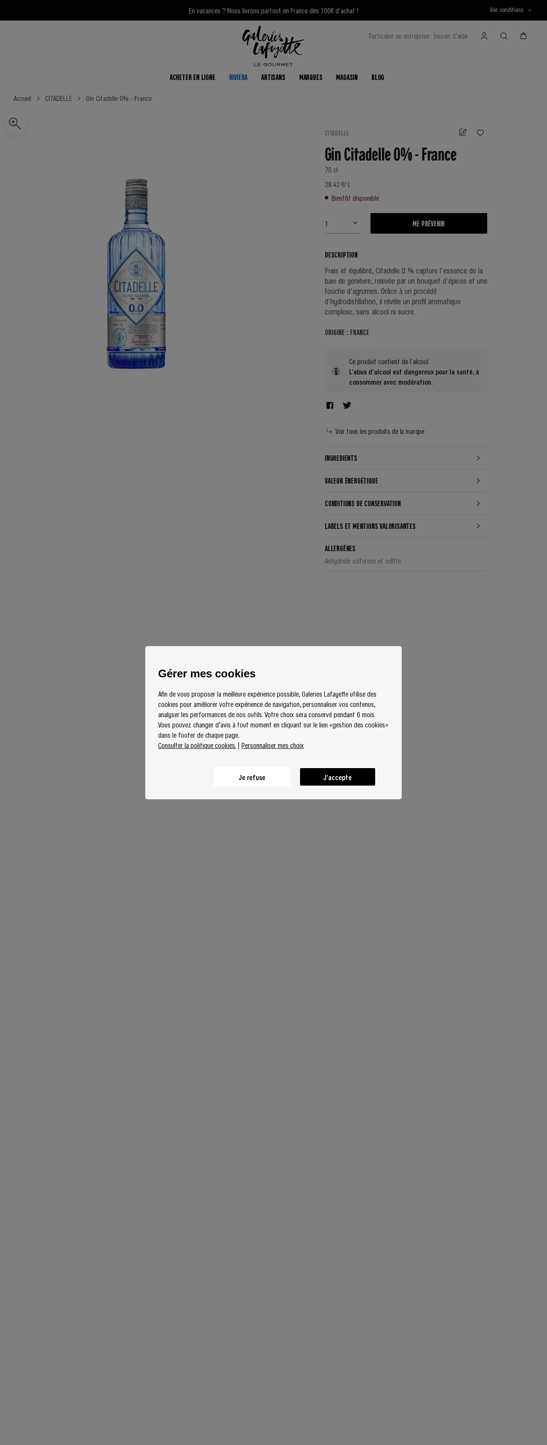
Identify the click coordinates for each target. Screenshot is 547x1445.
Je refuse (252, 776)
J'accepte (337, 776)
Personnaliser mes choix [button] (272, 745)
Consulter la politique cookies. (197, 745)
